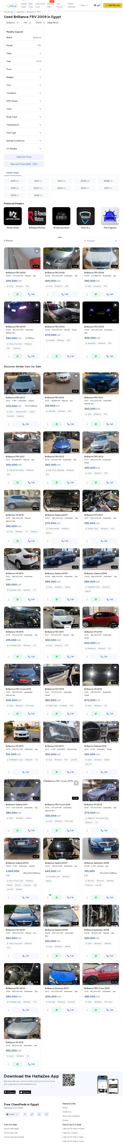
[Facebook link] (24, 1114)
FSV (112, 529)
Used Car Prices (24, 157)
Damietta (51, 411)
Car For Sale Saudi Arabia (14, 1137)
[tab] (12, 173)
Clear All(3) (52, 22)
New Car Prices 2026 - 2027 (24, 164)
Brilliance (19, 286)
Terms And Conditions (71, 1116)
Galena (48, 533)
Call (32, 294)
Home (64, 1108)
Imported (20, 416)
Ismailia (51, 340)
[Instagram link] (46, 1114)
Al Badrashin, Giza (15, 760)
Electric (18, 885)
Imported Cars (40, 5)
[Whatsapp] (17, 294)
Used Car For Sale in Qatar (72, 1137)
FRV (27, 286)
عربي (98, 4)
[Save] (36, 251)
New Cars (31, 5)
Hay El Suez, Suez (16, 881)
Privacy (65, 1120)
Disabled (34, 532)
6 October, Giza (15, 590)
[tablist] (61, 173)
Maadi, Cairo (52, 706)
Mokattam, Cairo (94, 587)
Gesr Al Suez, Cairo (16, 470)
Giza (89, 286)
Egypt (12, 1114)
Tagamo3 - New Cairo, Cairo (98, 818)
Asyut (11, 1056)
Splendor (110, 881)
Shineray (71, 1002)
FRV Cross (30, 706)
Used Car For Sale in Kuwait (73, 1129)
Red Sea (91, 881)
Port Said (51, 1002)
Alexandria (91, 343)
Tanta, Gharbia (53, 529)
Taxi (35, 885)
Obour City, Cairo (15, 344)
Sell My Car (114, 5)
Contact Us (66, 1112)
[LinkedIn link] (39, 1114)
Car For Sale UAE (11, 1133)
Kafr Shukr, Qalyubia (56, 470)
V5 (27, 532)
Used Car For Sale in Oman (73, 1141)
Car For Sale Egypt (11, 1129)
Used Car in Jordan (70, 1133)
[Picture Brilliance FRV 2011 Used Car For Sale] (100, 383)
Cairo (11, 286)
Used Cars (23, 5)
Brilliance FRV (21, 412)
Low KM (74, 760)
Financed (16, 348)
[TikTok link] (32, 1114)
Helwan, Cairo (93, 529)
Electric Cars (50, 5)
